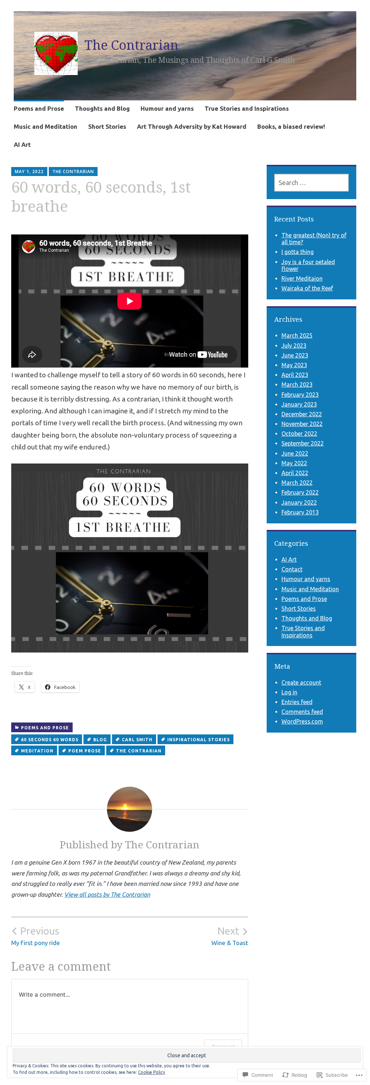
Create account (301, 682)
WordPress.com (302, 721)
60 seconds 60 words (49, 739)
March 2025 (297, 335)
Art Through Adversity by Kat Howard (191, 126)
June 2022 (294, 453)
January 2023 (299, 404)
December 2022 (301, 414)
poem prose (84, 750)
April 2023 (294, 375)
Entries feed (297, 702)
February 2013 (300, 512)
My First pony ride (35, 935)
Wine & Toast (229, 935)
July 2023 (293, 345)
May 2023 (294, 365)
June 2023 (294, 355)
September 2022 (302, 443)
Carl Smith (137, 739)
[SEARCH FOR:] (311, 183)
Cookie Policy (151, 1072)
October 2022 (299, 433)
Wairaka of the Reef (307, 288)
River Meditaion (302, 278)
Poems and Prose (39, 108)
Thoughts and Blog (102, 108)
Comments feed (302, 711)
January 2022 (299, 502)
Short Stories (107, 126)
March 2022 (297, 482)
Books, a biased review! (291, 126)
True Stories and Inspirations (247, 108)
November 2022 (302, 424)
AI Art (22, 144)
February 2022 (300, 492)
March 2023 (297, 384)
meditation (37, 750)
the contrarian (139, 750)
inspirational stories (198, 739)
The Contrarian (131, 45)
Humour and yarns (167, 108)
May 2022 (294, 463)
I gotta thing (297, 252)
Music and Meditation (45, 126)
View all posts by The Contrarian (107, 894)
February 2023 (300, 394)
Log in (289, 692)
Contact (291, 569)
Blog (100, 739)
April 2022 (294, 473)
